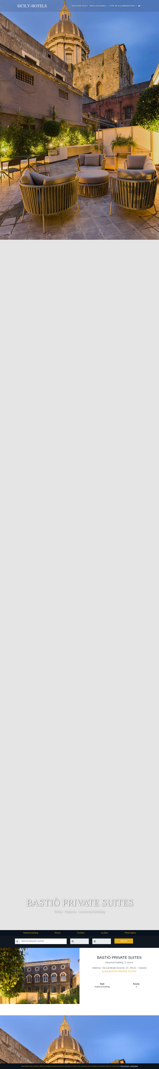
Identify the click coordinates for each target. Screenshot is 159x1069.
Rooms (58, 933)
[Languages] (139, 6)
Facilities (81, 933)
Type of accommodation (122, 6)
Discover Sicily (80, 6)
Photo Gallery (130, 933)
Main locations (98, 6)
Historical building (92, 911)
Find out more (124, 1066)
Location (104, 933)
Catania (70, 911)
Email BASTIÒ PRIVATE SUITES (119, 971)
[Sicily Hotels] (32, 6)
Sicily (58, 911)
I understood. (134, 1066)
